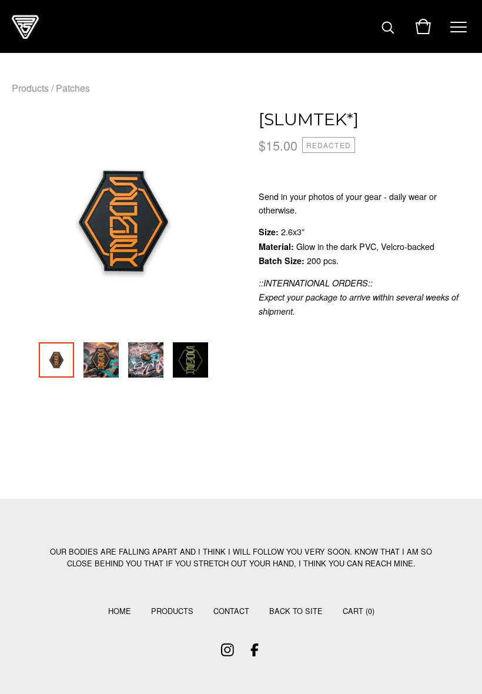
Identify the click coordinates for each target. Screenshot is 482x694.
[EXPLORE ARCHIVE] (388, 26)
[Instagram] (227, 650)
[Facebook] (254, 650)
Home (119, 610)
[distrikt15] (25, 26)
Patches (73, 88)
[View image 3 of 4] (145, 360)
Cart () (358, 610)
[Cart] (423, 26)
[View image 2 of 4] (101, 360)
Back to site (296, 610)
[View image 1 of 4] (56, 360)
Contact (231, 610)
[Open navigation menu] (458, 26)
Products (30, 88)
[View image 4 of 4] (190, 360)
